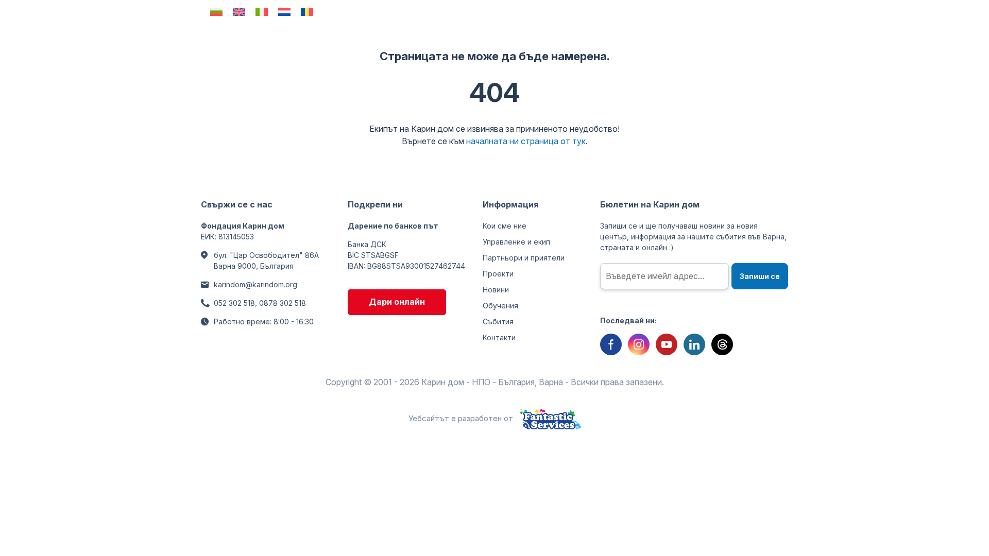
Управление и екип (516, 241)
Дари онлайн (397, 302)
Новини (496, 289)
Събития (498, 321)
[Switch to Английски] (239, 11)
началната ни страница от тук (526, 141)
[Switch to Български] (216, 11)
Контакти (499, 337)
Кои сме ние (504, 225)
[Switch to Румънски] (307, 11)
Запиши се (760, 276)
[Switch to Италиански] (261, 11)
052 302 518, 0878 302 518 (260, 303)
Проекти (498, 273)
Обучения (500, 305)
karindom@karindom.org (255, 284)
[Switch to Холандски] (284, 11)
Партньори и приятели (524, 257)
